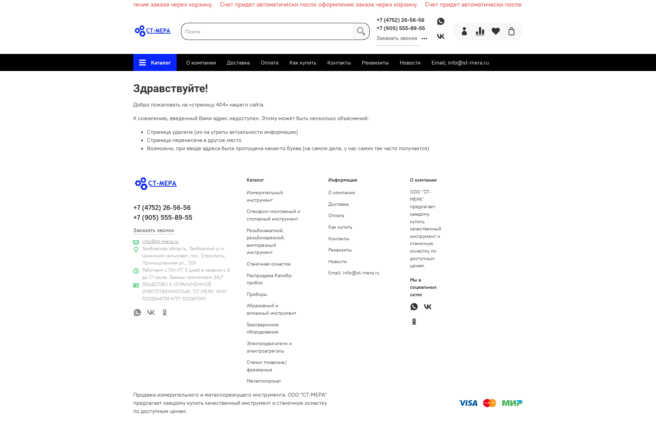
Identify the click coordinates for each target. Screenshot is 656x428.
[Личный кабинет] (464, 31)
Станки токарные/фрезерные (267, 366)
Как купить (302, 62)
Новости (410, 62)
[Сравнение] (480, 31)
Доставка (238, 62)
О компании (201, 62)
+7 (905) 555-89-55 (401, 28)
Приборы (257, 294)
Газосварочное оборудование (263, 328)
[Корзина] (511, 31)
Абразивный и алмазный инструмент (271, 309)
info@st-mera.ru (160, 241)
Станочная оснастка (268, 264)
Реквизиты (375, 62)
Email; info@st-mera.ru (460, 62)
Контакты (339, 62)
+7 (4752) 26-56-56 (401, 19)
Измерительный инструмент (265, 196)
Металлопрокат (264, 381)
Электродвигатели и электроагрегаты (269, 347)
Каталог (161, 62)
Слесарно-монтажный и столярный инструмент (273, 215)
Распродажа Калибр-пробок (270, 279)
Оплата (269, 62)
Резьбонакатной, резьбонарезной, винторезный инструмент (266, 241)
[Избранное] (496, 31)
